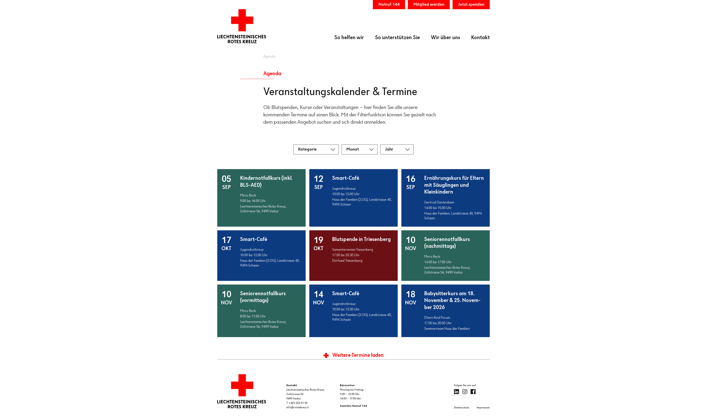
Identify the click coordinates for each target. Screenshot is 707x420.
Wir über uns (445, 38)
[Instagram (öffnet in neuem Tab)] (464, 391)
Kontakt (480, 38)
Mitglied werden (428, 4)
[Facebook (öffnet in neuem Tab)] (473, 391)
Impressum (483, 407)
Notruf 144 (389, 4)
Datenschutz (461, 407)
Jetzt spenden (471, 4)
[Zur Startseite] (241, 26)
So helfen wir (349, 38)
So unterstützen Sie (397, 38)
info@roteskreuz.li (297, 407)
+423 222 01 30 (298, 403)
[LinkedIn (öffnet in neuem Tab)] (456, 391)
